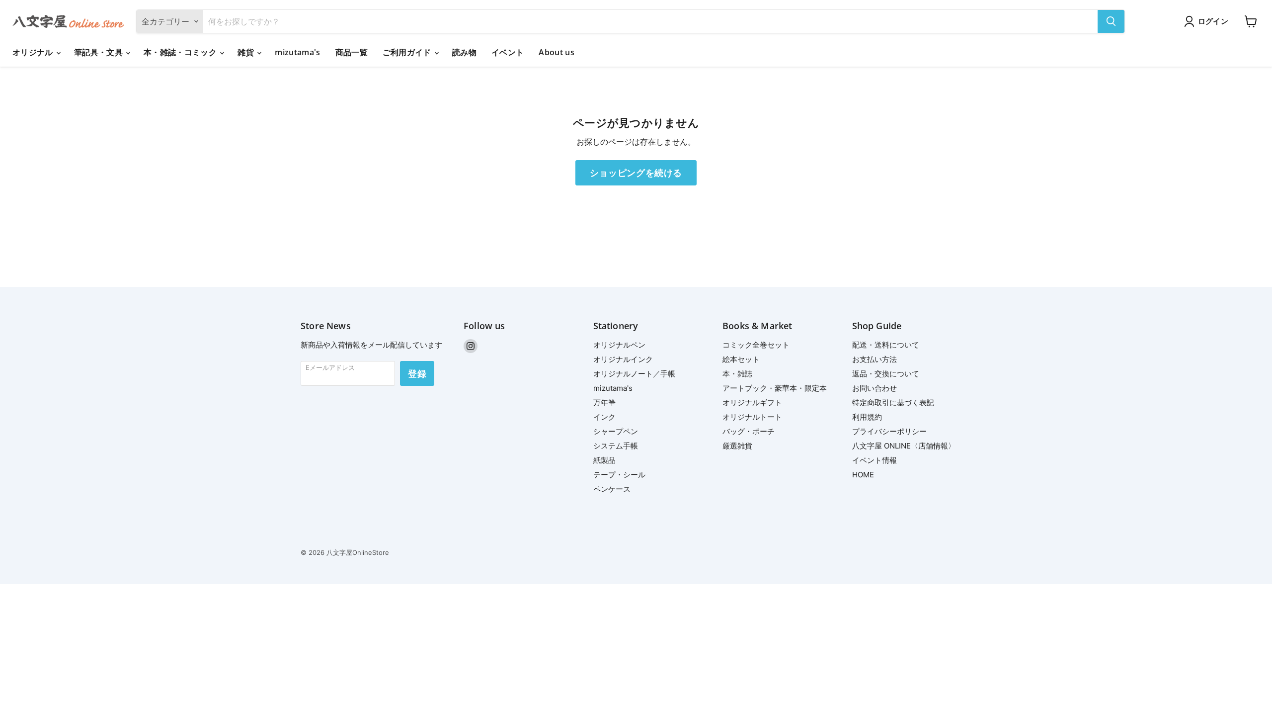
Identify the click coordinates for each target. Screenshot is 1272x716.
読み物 (464, 52)
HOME (863, 474)
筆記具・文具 (99, 52)
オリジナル (33, 52)
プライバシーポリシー (889, 431)
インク (604, 417)
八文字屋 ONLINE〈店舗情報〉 (903, 445)
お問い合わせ (874, 388)
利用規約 (867, 417)
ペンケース (612, 489)
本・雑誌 (737, 373)
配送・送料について (885, 345)
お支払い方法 (874, 359)
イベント (507, 52)
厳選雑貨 (737, 445)
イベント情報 (874, 460)
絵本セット (741, 359)
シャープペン (615, 431)
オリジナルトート (752, 417)
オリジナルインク (623, 359)
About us (556, 52)
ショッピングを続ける (636, 173)
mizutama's (297, 52)
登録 (417, 373)
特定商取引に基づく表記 (893, 402)
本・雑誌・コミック (181, 52)
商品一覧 (351, 52)
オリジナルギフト (752, 402)
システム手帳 (615, 445)
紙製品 (604, 460)
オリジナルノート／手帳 (634, 373)
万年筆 (604, 402)
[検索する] (1111, 21)
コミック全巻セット (756, 345)
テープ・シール (619, 474)
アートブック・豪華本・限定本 (774, 388)
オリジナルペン (619, 345)
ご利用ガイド (408, 52)
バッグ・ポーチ (748, 431)
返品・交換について (885, 373)
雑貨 (247, 52)
